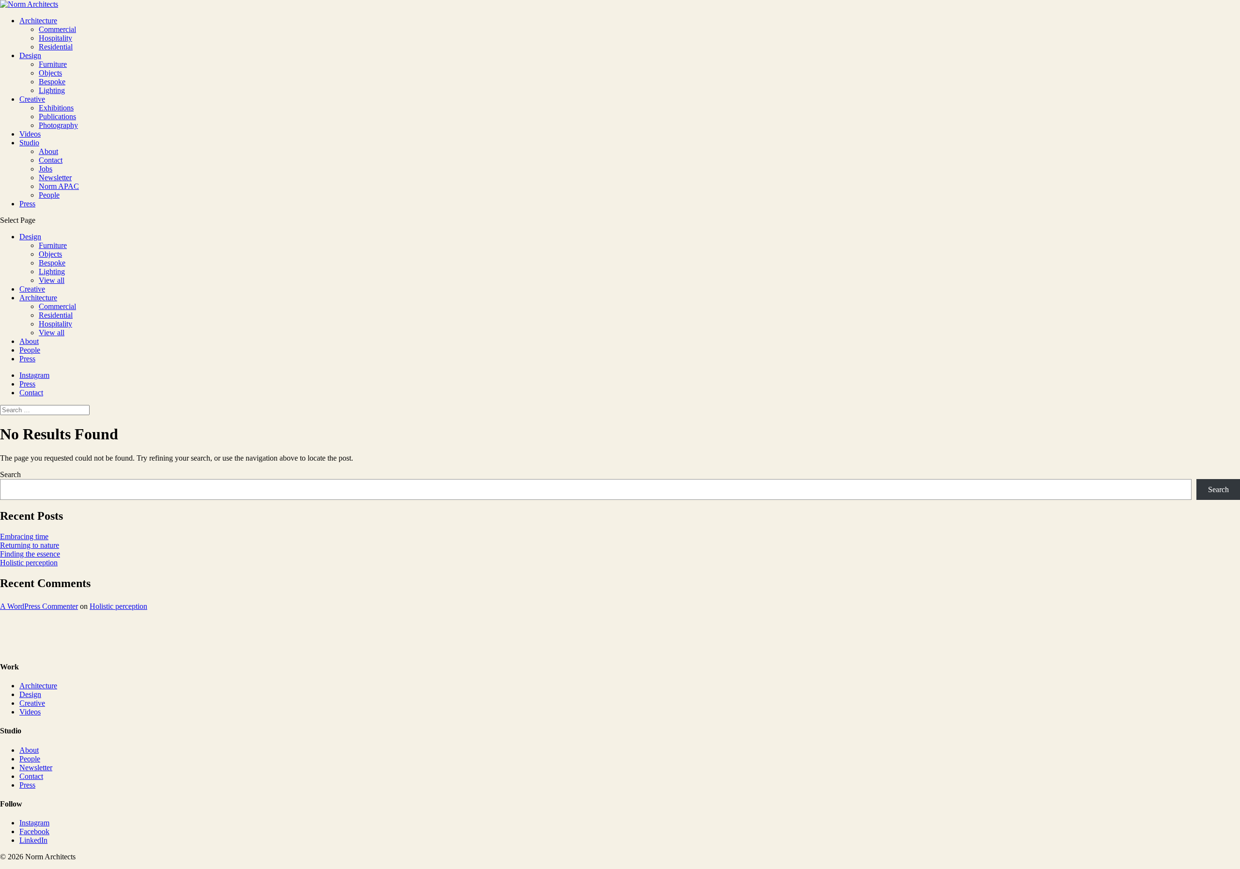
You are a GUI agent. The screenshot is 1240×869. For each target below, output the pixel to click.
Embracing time (24, 536)
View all (51, 280)
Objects (50, 73)
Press (27, 204)
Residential (56, 47)
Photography (58, 125)
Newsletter (55, 177)
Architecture (38, 20)
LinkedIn (33, 840)
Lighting (52, 90)
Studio (29, 143)
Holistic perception (29, 563)
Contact (50, 160)
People (49, 195)
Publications (57, 116)
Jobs (45, 169)
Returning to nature (29, 545)
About (48, 151)
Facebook (34, 831)
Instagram (34, 375)
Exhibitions (56, 108)
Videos (30, 134)
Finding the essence (30, 554)
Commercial (57, 29)
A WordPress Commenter (39, 606)
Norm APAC (59, 186)
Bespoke (52, 82)
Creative (32, 99)
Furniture (53, 64)
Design (30, 55)
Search (10, 474)
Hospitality (55, 38)
